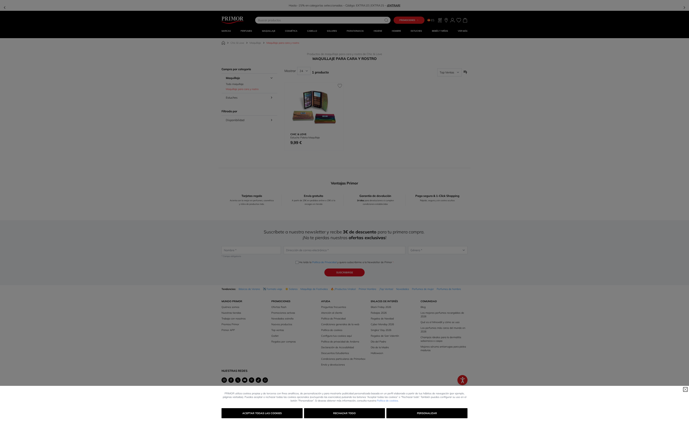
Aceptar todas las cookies (262, 413)
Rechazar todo (344, 413)
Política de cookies (387, 400)
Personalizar (427, 413)
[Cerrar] (685, 389)
